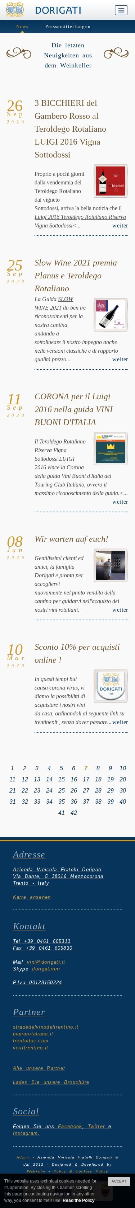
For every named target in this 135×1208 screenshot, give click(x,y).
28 (98, 791)
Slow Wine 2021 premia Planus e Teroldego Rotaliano (76, 275)
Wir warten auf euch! (71, 539)
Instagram (25, 1133)
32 (25, 802)
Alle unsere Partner (39, 1068)
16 (74, 779)
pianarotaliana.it (33, 1034)
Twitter (96, 1126)
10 (123, 768)
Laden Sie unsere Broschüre (51, 1082)
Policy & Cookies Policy (81, 1171)
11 (12, 779)
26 (74, 791)
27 (86, 791)
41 (61, 813)
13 (37, 779)
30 (123, 791)
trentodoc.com (31, 1040)
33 (37, 802)
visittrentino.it (30, 1047)
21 (12, 791)
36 (74, 802)
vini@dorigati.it (46, 962)
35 (61, 802)
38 (98, 802)
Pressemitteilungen (68, 26)
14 (49, 779)
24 (49, 791)
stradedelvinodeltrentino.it (46, 1027)
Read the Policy (79, 1200)
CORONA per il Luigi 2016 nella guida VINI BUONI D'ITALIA (74, 409)
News (22, 26)
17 (86, 779)
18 (98, 779)
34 (49, 802)
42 (74, 813)
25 (61, 791)
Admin (23, 1157)
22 (25, 791)
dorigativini (46, 969)
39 (110, 802)
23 (37, 791)
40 (123, 802)
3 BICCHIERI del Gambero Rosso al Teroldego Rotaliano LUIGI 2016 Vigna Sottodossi (70, 128)
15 (61, 779)
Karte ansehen (32, 897)
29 (110, 791)
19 (110, 779)
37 (86, 802)
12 (25, 779)
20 (123, 779)
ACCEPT (119, 1181)
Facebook (70, 1126)
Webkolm (36, 1171)
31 (12, 802)
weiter (120, 225)
